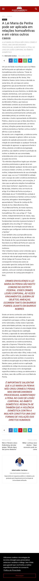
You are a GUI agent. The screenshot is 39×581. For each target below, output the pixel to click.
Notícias (9, 16)
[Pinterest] (20, 60)
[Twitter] (15, 60)
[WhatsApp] (25, 60)
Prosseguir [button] (19, 575)
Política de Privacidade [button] (12, 570)
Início (3, 16)
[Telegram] (30, 60)
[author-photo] (20, 467)
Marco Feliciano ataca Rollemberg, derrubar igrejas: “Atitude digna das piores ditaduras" (9, 446)
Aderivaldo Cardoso (11, 56)
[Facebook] (11, 60)
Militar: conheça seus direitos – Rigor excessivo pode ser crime (29, 446)
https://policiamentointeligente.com (19, 473)
